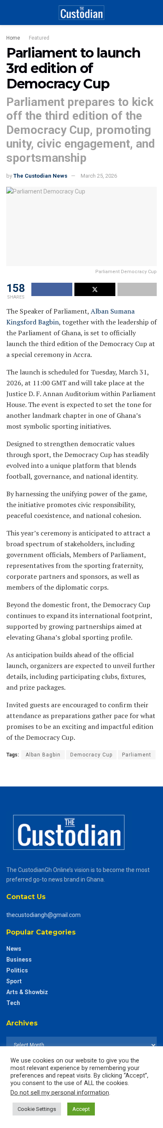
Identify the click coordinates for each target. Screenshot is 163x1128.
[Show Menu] (9, 12)
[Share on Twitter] (94, 289)
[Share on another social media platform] (137, 289)
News (13, 948)
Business (19, 959)
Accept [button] (81, 1109)
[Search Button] (153, 12)
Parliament (136, 755)
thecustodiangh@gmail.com (43, 915)
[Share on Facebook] (51, 289)
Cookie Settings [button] (37, 1109)
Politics (17, 970)
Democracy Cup (91, 755)
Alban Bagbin (43, 755)
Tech (13, 1003)
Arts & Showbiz (27, 992)
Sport (14, 981)
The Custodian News (40, 176)
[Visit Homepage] (81, 12)
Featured (39, 38)
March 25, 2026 (99, 176)
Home (13, 38)
